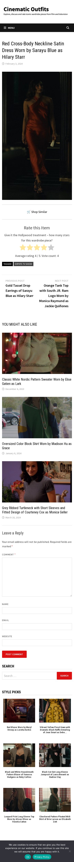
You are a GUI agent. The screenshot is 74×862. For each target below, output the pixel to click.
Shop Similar (39, 212)
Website (7, 636)
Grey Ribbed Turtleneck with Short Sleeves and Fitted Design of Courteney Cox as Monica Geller (35, 510)
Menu (11, 27)
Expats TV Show (23, 263)
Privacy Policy (42, 856)
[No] (69, 851)
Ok (27, 856)
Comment (9, 554)
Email (5, 620)
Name (5, 604)
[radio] (23, 248)
